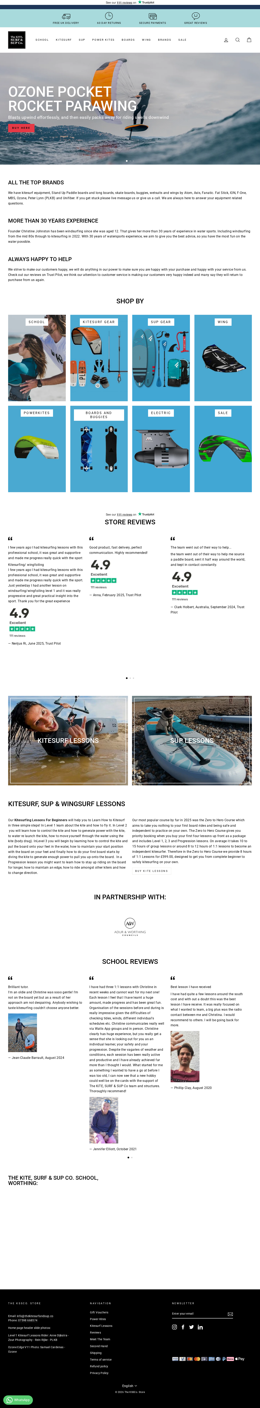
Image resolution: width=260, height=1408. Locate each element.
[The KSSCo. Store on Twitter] (191, 1327)
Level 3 (42, 841)
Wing (146, 39)
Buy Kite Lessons (151, 871)
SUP (82, 39)
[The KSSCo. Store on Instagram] (174, 1327)
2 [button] (131, 161)
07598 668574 (28, 1320)
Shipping (96, 1352)
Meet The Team (100, 1339)
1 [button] (127, 161)
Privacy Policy (99, 1373)
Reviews (95, 1332)
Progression (17, 862)
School (42, 39)
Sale (182, 39)
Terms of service (101, 1359)
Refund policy (99, 1366)
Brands (164, 39)
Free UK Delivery (66, 22)
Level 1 (50, 825)
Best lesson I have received (191, 987)
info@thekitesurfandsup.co (35, 1316)
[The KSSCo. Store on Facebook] (183, 1327)
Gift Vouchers (99, 1312)
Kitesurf (64, 39)
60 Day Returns (109, 22)
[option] (130, 109)
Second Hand (99, 1346)
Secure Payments (152, 22)
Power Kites (103, 39)
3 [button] (134, 161)
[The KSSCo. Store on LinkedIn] (200, 1327)
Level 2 (121, 825)
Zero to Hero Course (220, 820)
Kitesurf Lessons (101, 1325)
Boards (128, 39)
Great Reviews (195, 22)
